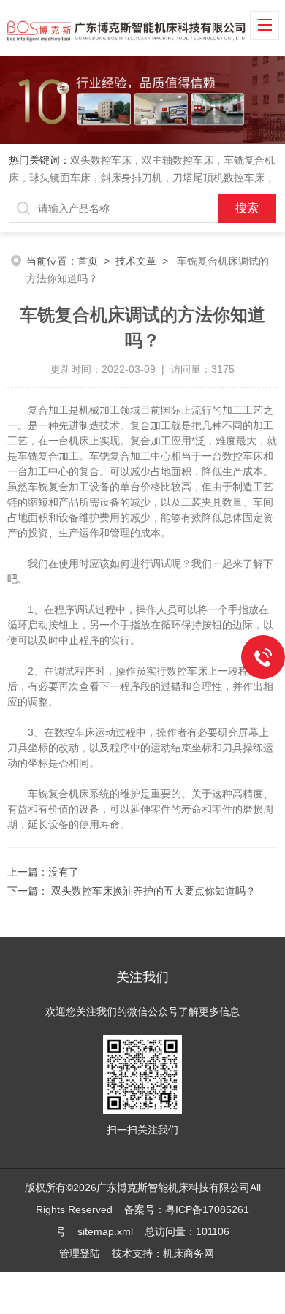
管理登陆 (79, 1253)
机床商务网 (188, 1253)
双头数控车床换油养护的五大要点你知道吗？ (152, 891)
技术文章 (135, 261)
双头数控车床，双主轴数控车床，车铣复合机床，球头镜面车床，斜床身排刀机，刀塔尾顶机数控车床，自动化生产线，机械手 (142, 177)
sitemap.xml (105, 1231)
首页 (87, 261)
